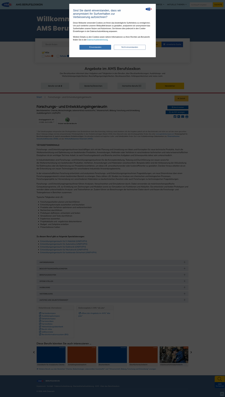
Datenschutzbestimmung (97, 40)
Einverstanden (95, 47)
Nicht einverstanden (129, 47)
